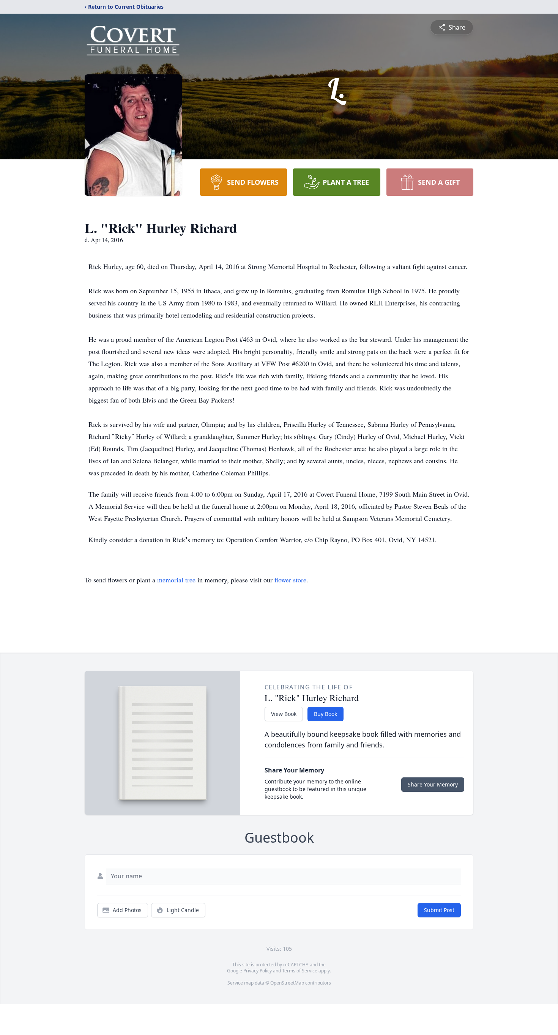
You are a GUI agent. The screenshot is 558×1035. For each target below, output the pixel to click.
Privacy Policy (257, 970)
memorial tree (176, 579)
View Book (283, 713)
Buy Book (325, 713)
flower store (290, 579)
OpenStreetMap (287, 983)
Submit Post (439, 910)
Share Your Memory (433, 784)
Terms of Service (299, 970)
